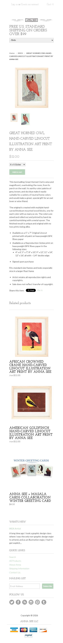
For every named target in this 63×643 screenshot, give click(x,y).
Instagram (31, 602)
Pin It (40, 290)
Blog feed (24, 602)
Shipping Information (19, 568)
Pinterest (37, 602)
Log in (14, 4)
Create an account (30, 4)
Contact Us (14, 572)
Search (12, 557)
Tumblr (43, 602)
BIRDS (20, 53)
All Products (15, 561)
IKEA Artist (15, 528)
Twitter (11, 602)
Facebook (18, 602)
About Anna (15, 564)
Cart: (50, 4)
